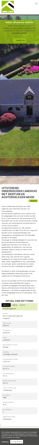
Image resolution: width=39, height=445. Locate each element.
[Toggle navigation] (36, 3)
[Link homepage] (8, 7)
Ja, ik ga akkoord (16, 442)
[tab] (6, 305)
